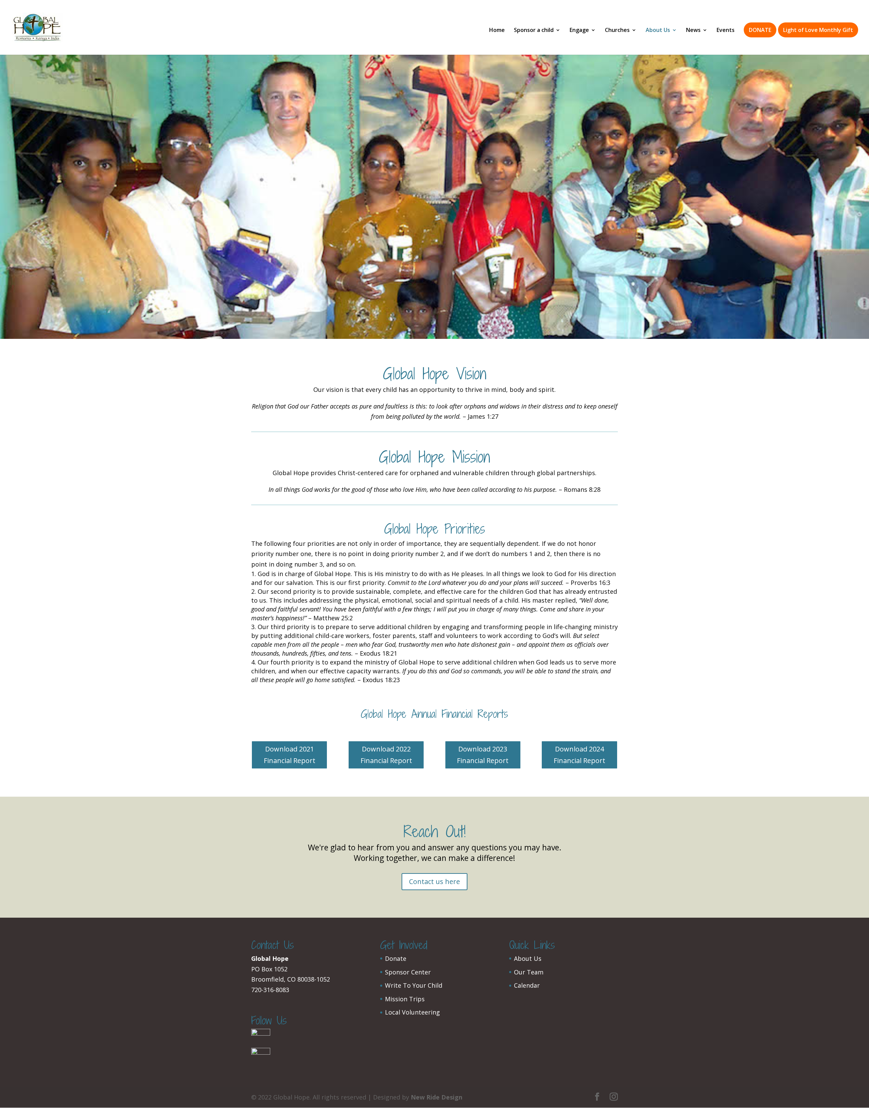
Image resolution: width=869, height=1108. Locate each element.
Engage (579, 31)
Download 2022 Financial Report (386, 754)
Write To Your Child (413, 985)
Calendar (527, 985)
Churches (617, 31)
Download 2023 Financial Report (483, 754)
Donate (395, 958)
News (693, 31)
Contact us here (434, 881)
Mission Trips (405, 999)
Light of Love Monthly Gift (818, 30)
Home (497, 31)
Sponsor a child (534, 31)
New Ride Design (436, 1097)
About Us (658, 31)
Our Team (528, 972)
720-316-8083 (270, 990)
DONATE (760, 30)
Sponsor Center (408, 972)
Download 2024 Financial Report (579, 754)
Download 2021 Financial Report (289, 754)
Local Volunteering (412, 1012)
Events (726, 31)
